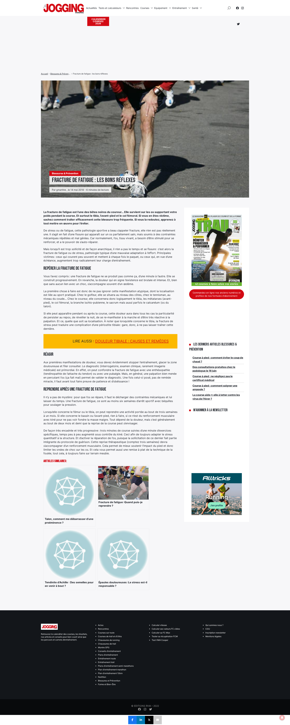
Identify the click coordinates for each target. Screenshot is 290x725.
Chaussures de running (108, 640)
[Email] (157, 720)
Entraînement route (107, 658)
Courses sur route (106, 632)
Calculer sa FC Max (161, 632)
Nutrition (102, 677)
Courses (144, 8)
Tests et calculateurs (110, 8)
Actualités (91, 8)
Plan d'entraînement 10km (110, 673)
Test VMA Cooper (160, 640)
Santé (195, 8)
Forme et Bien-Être (107, 684)
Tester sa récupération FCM (165, 636)
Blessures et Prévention (109, 680)
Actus (100, 625)
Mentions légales (213, 636)
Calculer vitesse (159, 625)
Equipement (160, 8)
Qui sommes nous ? (214, 625)
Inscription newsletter (215, 632)
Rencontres (132, 8)
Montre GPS (103, 647)
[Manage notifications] (282, 717)
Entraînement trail (106, 662)
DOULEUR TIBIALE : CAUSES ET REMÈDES (132, 341)
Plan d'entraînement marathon (112, 669)
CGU (207, 629)
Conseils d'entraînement (109, 651)
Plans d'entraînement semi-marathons (116, 666)
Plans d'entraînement (108, 655)
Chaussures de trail (107, 643)
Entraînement (179, 8)
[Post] (149, 720)
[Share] (132, 720)
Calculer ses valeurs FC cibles (166, 629)
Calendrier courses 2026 (98, 21)
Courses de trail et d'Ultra (110, 636)
